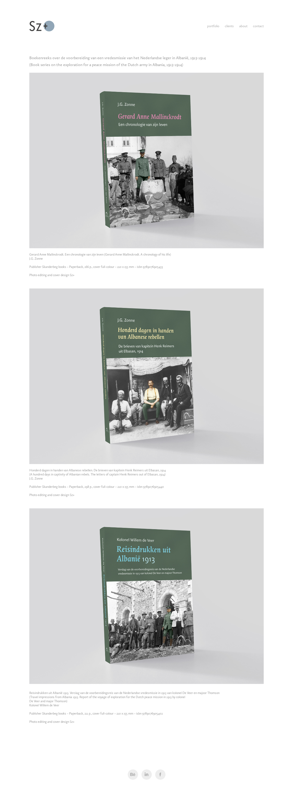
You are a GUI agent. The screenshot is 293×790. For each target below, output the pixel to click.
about (243, 26)
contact (258, 26)
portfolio (213, 26)
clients (229, 26)
